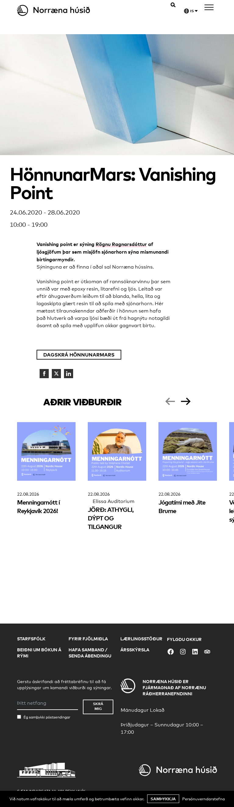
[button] (170, 401)
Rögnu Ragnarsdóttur (121, 244)
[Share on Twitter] (56, 373)
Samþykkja (163, 798)
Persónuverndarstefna (203, 798)
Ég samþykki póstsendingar (46, 717)
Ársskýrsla (134, 649)
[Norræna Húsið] (67, 10)
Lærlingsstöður (141, 638)
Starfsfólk (31, 638)
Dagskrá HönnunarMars (79, 355)
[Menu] (209, 8)
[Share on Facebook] (44, 373)
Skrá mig (98, 706)
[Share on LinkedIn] (68, 373)
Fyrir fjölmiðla (88, 638)
